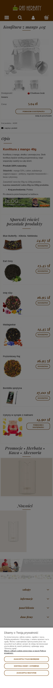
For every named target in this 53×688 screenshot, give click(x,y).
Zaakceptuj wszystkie (26, 673)
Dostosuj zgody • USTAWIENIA (26, 666)
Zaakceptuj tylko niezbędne (26, 659)
